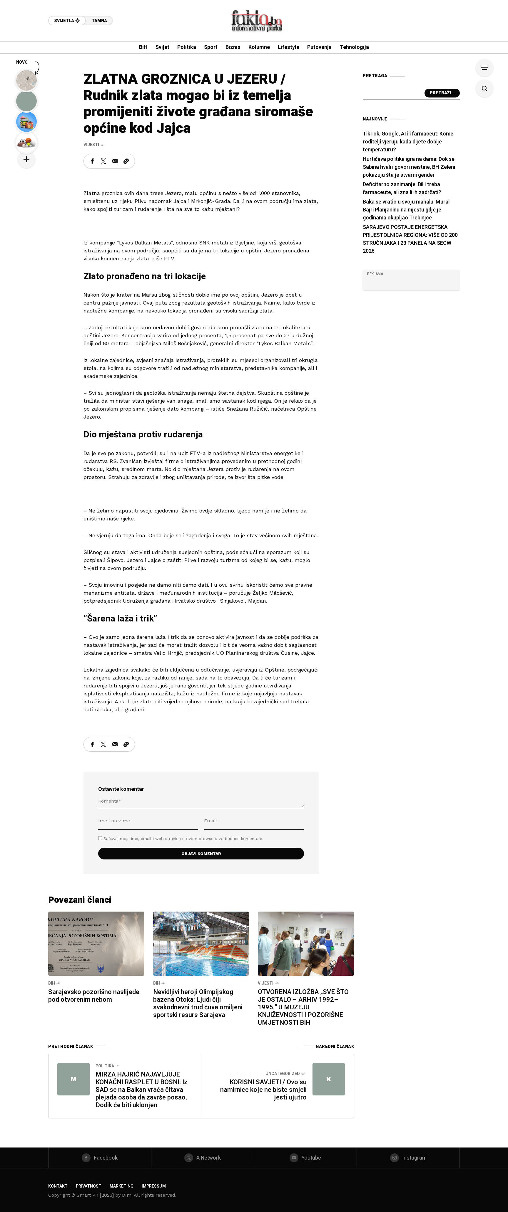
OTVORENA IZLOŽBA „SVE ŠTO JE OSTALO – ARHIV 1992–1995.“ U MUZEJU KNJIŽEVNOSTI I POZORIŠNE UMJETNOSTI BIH (303, 1007)
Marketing (121, 1186)
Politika (105, 1066)
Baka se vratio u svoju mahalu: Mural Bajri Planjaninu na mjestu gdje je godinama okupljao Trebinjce (406, 210)
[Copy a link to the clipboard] (126, 161)
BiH (51, 983)
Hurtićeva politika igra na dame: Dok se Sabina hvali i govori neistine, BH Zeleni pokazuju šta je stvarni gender (409, 167)
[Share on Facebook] (92, 161)
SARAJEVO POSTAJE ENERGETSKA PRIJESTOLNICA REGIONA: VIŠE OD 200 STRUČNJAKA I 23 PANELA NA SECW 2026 (410, 239)
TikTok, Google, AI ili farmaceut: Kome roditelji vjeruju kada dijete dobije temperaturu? (408, 142)
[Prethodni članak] (73, 1079)
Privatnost (88, 1186)
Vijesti (91, 145)
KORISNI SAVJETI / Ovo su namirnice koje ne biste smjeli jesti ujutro (263, 1089)
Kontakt (58, 1186)
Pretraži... (442, 93)
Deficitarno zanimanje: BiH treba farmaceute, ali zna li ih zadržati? (402, 188)
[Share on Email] (115, 161)
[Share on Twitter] (103, 161)
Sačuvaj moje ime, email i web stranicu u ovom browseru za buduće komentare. (183, 838)
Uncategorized (282, 1074)
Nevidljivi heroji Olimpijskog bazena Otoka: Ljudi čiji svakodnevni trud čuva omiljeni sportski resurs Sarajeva (198, 1003)
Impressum (154, 1186)
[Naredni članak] (329, 1079)
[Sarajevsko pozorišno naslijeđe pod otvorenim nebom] (96, 943)
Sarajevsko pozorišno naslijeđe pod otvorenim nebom (93, 995)
